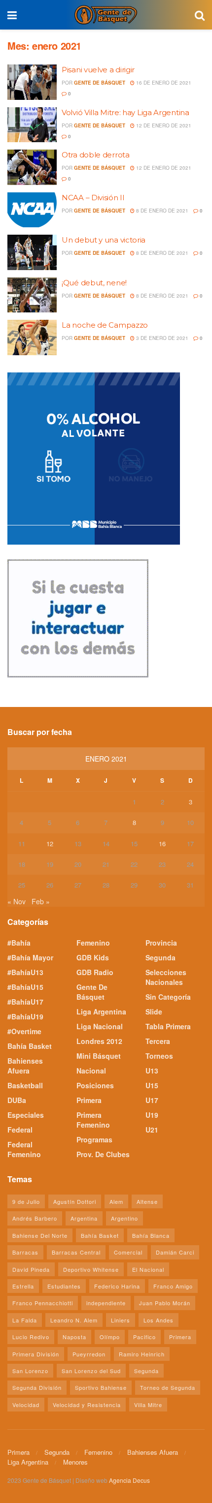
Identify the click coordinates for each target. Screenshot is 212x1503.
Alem (116, 1201)
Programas (94, 1139)
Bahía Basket (29, 1046)
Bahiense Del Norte (40, 1235)
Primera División (35, 1354)
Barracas (25, 1252)
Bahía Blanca (151, 1235)
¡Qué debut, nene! (94, 282)
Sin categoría (168, 997)
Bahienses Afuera (25, 1065)
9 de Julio (26, 1201)
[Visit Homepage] (105, 15)
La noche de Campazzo (105, 325)
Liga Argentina (101, 1011)
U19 (151, 1115)
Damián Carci (175, 1252)
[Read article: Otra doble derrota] (32, 167)
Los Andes (158, 1320)
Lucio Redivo (30, 1337)
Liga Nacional (99, 1026)
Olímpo (110, 1337)
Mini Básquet (98, 1056)
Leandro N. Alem (74, 1320)
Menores (75, 1462)
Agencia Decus (129, 1480)
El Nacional (148, 1269)
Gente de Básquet (99, 82)
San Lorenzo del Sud (91, 1371)
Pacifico (144, 1337)
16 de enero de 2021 (163, 82)
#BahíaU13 (25, 972)
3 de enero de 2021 (161, 338)
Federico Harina (117, 1286)
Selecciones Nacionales (165, 977)
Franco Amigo (173, 1286)
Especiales (25, 1115)
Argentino (124, 1218)
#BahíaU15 (25, 987)
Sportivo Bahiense (101, 1387)
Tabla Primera (168, 1026)
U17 (151, 1100)
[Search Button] (200, 15)
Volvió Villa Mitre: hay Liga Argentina (125, 112)
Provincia (161, 943)
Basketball (25, 1085)
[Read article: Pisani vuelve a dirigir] (32, 82)
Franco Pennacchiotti (42, 1303)
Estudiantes (64, 1286)
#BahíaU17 (25, 1002)
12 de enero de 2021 (163, 125)
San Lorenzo (30, 1371)
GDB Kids (92, 957)
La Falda (24, 1320)
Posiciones (95, 1085)
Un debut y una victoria (103, 240)
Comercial (128, 1252)
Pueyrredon (89, 1354)
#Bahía (19, 943)
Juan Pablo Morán (164, 1303)
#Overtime (24, 1031)
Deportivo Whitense (91, 1269)
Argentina (84, 1218)
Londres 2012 (99, 1041)
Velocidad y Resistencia (87, 1405)
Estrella (23, 1286)
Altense (147, 1201)
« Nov (16, 901)
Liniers (120, 1320)
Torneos (159, 1056)
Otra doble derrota (96, 154)
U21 (151, 1130)
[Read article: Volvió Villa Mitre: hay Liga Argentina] (32, 125)
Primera (89, 1100)
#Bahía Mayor (30, 957)
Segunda (160, 957)
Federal (20, 1130)
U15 (151, 1085)
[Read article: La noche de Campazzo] (32, 337)
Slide (153, 1011)
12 (49, 843)
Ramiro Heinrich (142, 1354)
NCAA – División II (93, 197)
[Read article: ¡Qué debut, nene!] (32, 295)
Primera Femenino (93, 1120)
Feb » (41, 901)
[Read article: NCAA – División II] (32, 210)
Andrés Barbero (34, 1218)
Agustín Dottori (74, 1201)
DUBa (16, 1100)
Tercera (157, 1041)
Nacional (91, 1070)
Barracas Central (76, 1252)
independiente (106, 1303)
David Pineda (31, 1269)
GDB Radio (94, 972)
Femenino (93, 943)
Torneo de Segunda (167, 1387)
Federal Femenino (24, 1149)
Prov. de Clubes (103, 1154)
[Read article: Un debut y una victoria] (32, 252)
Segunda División (37, 1387)
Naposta (74, 1337)
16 (162, 843)
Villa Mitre (148, 1405)
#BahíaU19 (25, 1016)
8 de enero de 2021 (161, 210)
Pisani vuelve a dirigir (98, 69)
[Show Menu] (12, 15)
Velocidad (25, 1405)
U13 (151, 1070)
